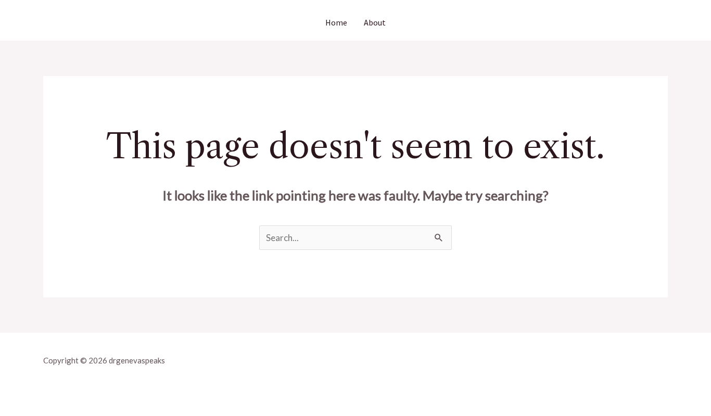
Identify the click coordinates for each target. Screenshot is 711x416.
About (375, 22)
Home (336, 22)
